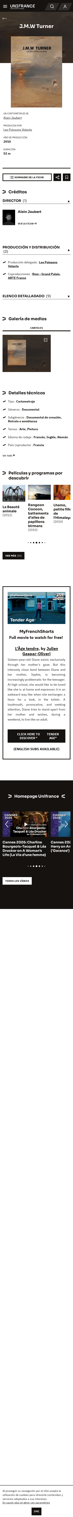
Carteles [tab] (36, 327)
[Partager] (57, 177)
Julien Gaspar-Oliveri (40, 651)
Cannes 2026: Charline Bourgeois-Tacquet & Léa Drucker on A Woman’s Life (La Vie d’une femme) (24, 848)
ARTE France (17, 278)
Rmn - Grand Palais (46, 274)
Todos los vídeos (17, 880)
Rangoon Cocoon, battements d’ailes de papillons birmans (38, 515)
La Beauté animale (11, 509)
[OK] (36, 1511)
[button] (45, 340)
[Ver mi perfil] (65, 6)
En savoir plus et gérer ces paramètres (26, 1502)
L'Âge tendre (27, 648)
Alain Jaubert (12, 118)
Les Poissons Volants (17, 130)
